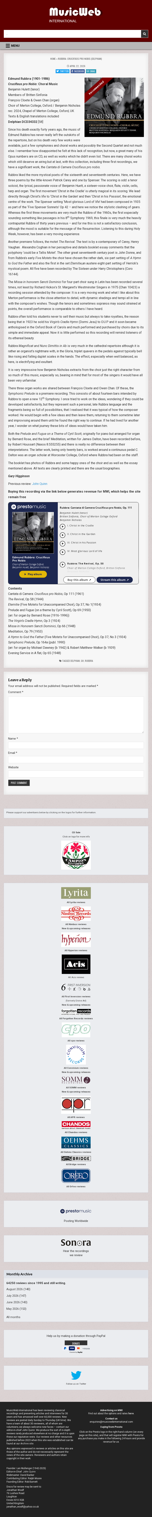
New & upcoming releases (76, 928)
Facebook (79, 71)
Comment (15, 692)
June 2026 (13, 1302)
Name (13, 738)
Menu (15, 45)
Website (13, 767)
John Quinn (39, 484)
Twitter (64, 71)
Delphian (75, 660)
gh (82, 660)
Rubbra (89, 660)
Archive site (26, 1443)
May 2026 (12, 1309)
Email (92, 71)
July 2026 (12, 1296)
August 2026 (14, 1289)
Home (53, 58)
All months (13, 1317)
